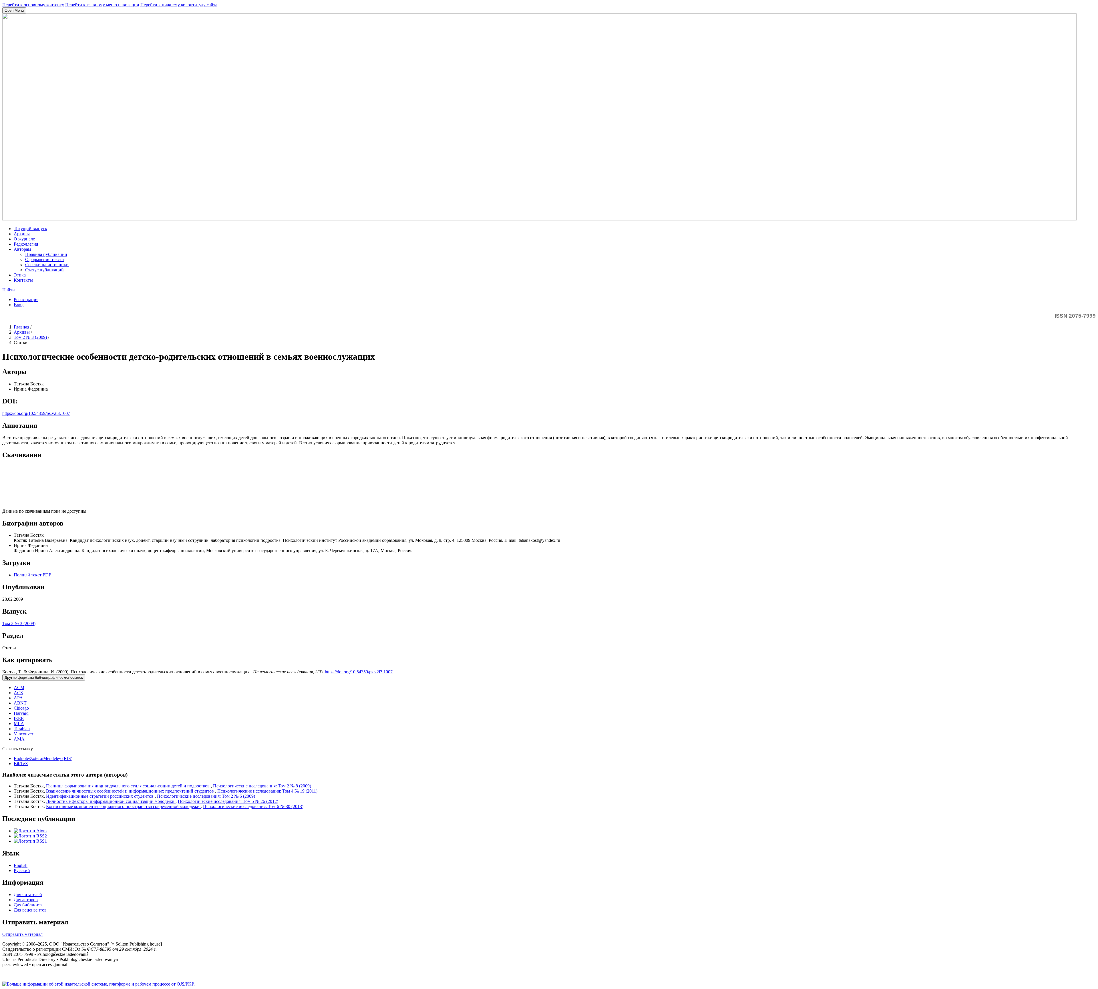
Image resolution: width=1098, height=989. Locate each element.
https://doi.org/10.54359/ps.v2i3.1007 (36, 413)
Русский (22, 870)
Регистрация (26, 299)
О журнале (24, 238)
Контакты (23, 280)
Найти (8, 289)
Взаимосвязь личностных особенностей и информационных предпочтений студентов (130, 791)
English (20, 865)
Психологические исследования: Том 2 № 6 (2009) (206, 796)
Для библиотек (28, 904)
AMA (19, 739)
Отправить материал (22, 934)
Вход (18, 304)
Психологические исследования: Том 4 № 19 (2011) (267, 791)
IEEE (19, 718)
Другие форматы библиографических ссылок (44, 677)
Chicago (21, 708)
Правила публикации (46, 254)
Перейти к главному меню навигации (102, 4)
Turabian (22, 728)
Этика (20, 274)
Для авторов (26, 899)
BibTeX (21, 763)
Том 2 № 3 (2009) (31, 337)
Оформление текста (44, 259)
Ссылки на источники (47, 264)
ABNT (20, 703)
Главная (22, 327)
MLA (19, 723)
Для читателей (28, 894)
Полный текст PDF (32, 574)
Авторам (22, 249)
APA (18, 697)
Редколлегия (26, 244)
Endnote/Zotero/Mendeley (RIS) (43, 758)
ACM (19, 687)
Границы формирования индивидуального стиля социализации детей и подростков (128, 785)
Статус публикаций (44, 269)
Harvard (21, 713)
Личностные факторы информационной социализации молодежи (111, 801)
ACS (18, 692)
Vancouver (23, 733)
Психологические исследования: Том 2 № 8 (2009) (262, 785)
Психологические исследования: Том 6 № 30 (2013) (253, 806)
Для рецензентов (30, 910)
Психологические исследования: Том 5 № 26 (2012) (228, 801)
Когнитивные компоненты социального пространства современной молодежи (123, 806)
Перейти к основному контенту (33, 4)
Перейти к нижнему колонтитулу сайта (178, 4)
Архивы (22, 233)
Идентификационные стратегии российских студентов (100, 796)
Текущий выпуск (30, 228)
